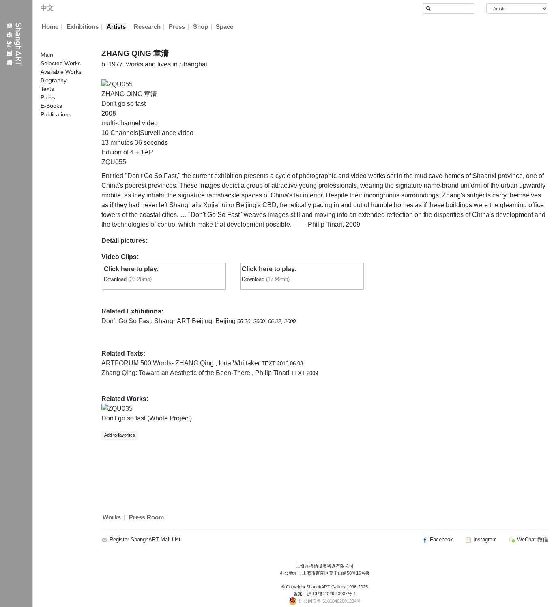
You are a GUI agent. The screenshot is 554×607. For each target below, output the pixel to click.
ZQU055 (113, 162)
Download (115, 279)
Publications (56, 114)
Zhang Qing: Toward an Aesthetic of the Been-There (176, 372)
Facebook (440, 539)
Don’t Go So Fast (126, 320)
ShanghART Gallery (326, 586)
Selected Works (61, 63)
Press (177, 27)
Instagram (484, 539)
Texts (47, 89)
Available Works (61, 72)
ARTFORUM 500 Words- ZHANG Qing (158, 363)
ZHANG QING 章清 (129, 93)
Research (147, 27)
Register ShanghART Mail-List (145, 539)
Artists (116, 27)
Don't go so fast (123, 103)
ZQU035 (120, 408)
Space (224, 27)
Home (50, 27)
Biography (54, 80)
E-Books (51, 106)
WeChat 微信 (531, 539)
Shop (200, 27)
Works (112, 517)
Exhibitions (83, 27)
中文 (47, 7)
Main (47, 54)
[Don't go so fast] (117, 83)
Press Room (146, 517)
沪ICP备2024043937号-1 (331, 593)
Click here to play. (131, 269)
